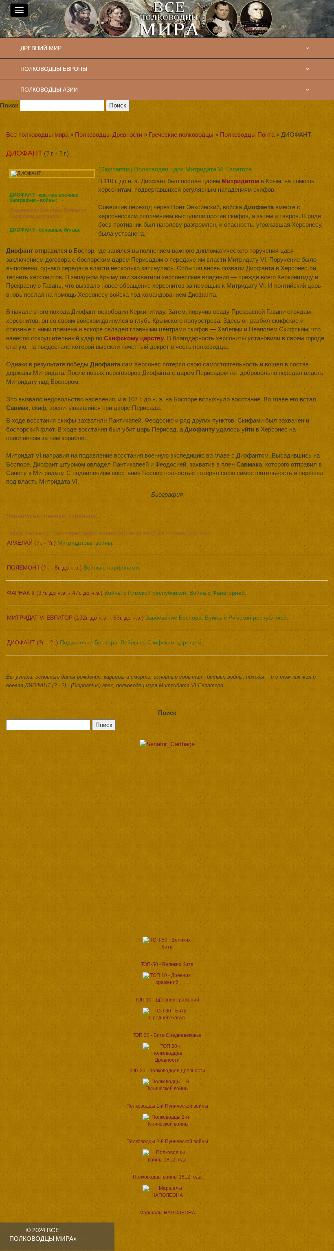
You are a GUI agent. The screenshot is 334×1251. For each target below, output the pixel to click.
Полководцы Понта (247, 134)
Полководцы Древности (108, 134)
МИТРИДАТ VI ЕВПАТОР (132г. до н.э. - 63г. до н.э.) (147, 617)
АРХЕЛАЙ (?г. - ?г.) (60, 542)
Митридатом (240, 180)
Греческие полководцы (181, 134)
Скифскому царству (134, 338)
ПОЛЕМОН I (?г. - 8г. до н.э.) (74, 567)
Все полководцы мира (37, 134)
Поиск (9, 105)
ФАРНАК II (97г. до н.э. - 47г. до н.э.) (126, 592)
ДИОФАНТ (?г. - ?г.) (105, 642)
